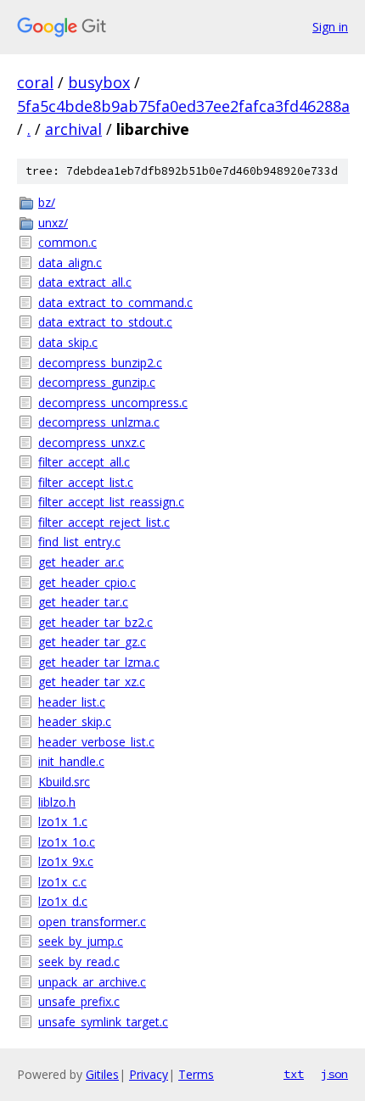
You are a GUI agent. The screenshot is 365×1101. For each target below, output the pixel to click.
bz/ (46, 202)
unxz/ (53, 223)
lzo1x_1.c (62, 821)
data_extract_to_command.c (115, 302)
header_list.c (71, 702)
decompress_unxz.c (91, 442)
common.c (67, 242)
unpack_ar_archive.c (92, 982)
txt (294, 1073)
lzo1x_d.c (62, 901)
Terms (196, 1074)
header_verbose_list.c (96, 742)
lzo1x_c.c (62, 882)
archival (73, 129)
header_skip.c (74, 721)
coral (35, 82)
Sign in (330, 27)
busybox (99, 82)
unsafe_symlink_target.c (103, 1022)
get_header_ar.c (81, 562)
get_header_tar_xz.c (91, 681)
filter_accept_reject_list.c (104, 522)
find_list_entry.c (79, 542)
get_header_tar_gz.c (92, 642)
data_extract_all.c (85, 282)
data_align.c (70, 262)
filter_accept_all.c (84, 462)
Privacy (148, 1074)
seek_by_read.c (79, 961)
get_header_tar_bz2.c (95, 622)
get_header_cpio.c (87, 582)
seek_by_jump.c (80, 941)
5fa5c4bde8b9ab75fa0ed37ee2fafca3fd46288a (183, 106)
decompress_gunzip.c (96, 382)
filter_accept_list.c (85, 482)
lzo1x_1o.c (66, 842)
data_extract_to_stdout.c (105, 322)
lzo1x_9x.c (65, 861)
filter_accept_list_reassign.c (111, 502)
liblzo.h (57, 802)
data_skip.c (68, 342)
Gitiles (102, 1074)
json (334, 1073)
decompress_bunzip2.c (100, 363)
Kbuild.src (64, 782)
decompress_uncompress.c (113, 402)
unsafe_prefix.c (79, 1001)
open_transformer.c (92, 922)
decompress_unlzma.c (99, 422)
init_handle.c (71, 761)
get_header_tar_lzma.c (99, 662)
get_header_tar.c (83, 602)
